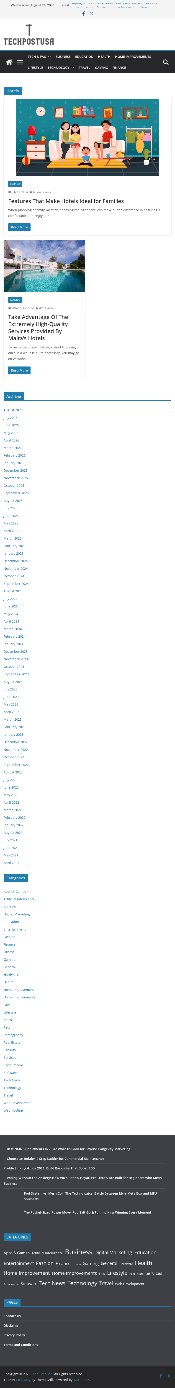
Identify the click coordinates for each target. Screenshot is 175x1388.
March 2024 (13, 629)
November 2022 (16, 749)
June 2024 (11, 606)
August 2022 (13, 772)
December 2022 (16, 742)
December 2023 (16, 651)
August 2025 (13, 500)
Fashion (9, 937)
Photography (13, 1035)
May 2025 (11, 523)
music (8, 1020)
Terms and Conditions (21, 1345)
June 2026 (11, 425)
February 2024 (15, 636)
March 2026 (13, 448)
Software (10, 1072)
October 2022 (14, 757)
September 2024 (16, 583)
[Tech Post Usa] (9, 62)
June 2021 (11, 847)
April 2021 (11, 863)
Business (63, 56)
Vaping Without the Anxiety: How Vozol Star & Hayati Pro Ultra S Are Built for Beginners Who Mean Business (114, 7)
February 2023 (15, 727)
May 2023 (11, 704)
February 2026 (15, 455)
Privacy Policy (14, 1335)
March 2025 (13, 538)
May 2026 (11, 433)
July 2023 (10, 689)
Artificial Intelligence (19, 899)
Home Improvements (133, 56)
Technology (58, 67)
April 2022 (11, 802)
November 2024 (16, 568)
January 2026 (13, 463)
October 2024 (14, 576)
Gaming (101, 67)
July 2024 (10, 598)
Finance (119, 67)
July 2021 (10, 840)
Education (84, 56)
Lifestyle (35, 67)
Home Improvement (19, 989)
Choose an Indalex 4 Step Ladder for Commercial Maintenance (55, 1158)
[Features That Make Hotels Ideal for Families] (87, 137)
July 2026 (10, 417)
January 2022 (13, 825)
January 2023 (13, 734)
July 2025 (10, 508)
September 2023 (16, 674)
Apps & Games (15, 891)
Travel (84, 67)
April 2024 (11, 621)
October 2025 (14, 485)
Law (7, 1005)
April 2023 (11, 712)
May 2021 (11, 855)
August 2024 (13, 591)
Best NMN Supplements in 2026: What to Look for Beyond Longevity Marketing (68, 1149)
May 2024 (11, 614)
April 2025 (11, 531)
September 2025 (16, 493)
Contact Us (12, 1316)
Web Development (18, 1103)
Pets (7, 1027)
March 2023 (13, 719)
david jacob (46, 308)
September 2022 (16, 764)
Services (10, 1057)
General (15, 299)
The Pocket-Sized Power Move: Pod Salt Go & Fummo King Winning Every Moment (87, 1212)
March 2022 (13, 810)
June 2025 (11, 515)
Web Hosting (13, 1110)
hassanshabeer (43, 192)
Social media (13, 1065)
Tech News (37, 56)
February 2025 (15, 546)
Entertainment (15, 929)
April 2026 (11, 440)
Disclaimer (12, 1325)
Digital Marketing (17, 914)
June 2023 (11, 697)
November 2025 (16, 478)
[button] (48, 56)
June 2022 (11, 787)
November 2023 (16, 659)
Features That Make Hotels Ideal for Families (66, 201)
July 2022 (10, 780)
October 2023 (14, 666)
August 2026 (13, 410)
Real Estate (12, 1042)
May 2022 (11, 795)
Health (104, 56)
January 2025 (13, 553)
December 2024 (16, 561)
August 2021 (13, 832)
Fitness (9, 952)
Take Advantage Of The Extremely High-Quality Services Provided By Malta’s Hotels (38, 327)
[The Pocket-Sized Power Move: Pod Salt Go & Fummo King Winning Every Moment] (12, 1218)
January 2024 (13, 644)
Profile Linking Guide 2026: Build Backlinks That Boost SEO (49, 1168)
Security (10, 1050)
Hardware (11, 974)
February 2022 (15, 817)
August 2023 (13, 681)
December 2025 (16, 470)
